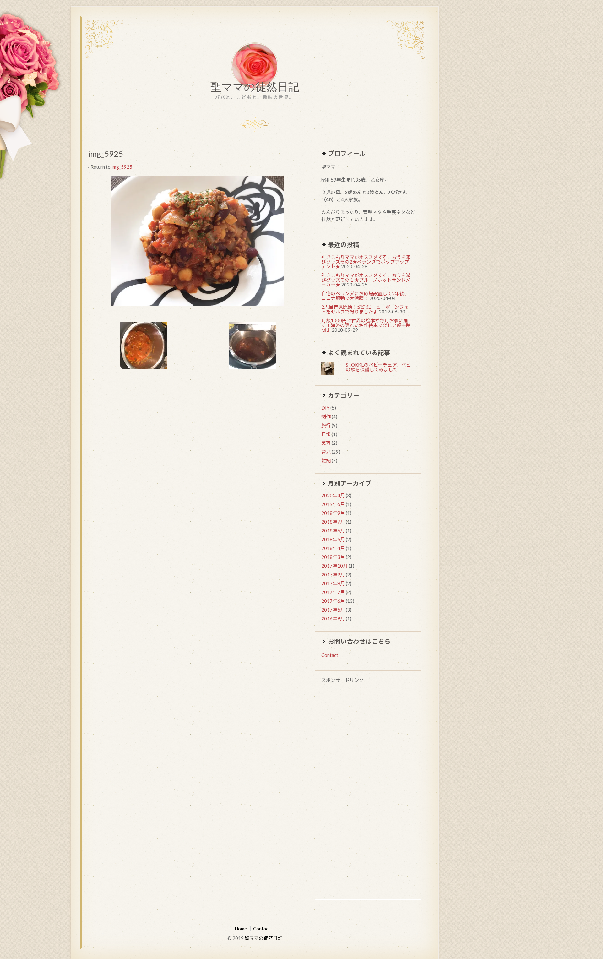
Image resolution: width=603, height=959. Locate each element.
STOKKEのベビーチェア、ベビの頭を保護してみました (378, 367)
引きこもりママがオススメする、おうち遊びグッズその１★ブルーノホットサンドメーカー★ (366, 279)
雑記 (326, 460)
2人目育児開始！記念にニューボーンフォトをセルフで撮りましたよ (365, 309)
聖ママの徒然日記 (254, 88)
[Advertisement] (368, 792)
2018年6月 (333, 530)
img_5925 (121, 167)
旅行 (326, 425)
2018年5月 (333, 539)
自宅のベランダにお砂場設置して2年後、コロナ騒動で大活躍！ (365, 296)
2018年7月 (333, 522)
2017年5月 (333, 610)
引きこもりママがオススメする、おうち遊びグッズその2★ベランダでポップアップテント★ (366, 261)
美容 (326, 443)
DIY (325, 408)
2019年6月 (333, 504)
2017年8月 (333, 583)
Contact (329, 655)
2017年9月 (333, 574)
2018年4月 (333, 548)
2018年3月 (333, 557)
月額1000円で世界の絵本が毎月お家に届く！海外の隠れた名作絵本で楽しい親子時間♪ (366, 325)
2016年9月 (333, 618)
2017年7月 (333, 592)
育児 (326, 452)
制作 (326, 416)
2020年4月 (333, 495)
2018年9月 (333, 513)
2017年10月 (334, 566)
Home (241, 928)
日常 (326, 434)
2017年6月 (333, 601)
